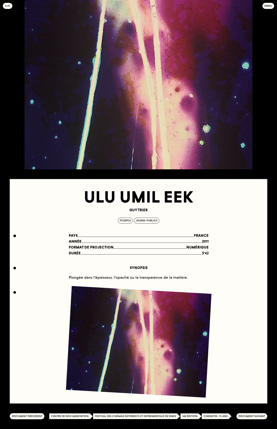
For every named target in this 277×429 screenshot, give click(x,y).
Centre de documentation (70, 416)
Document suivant (251, 416)
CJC (8, 5)
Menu (268, 5)
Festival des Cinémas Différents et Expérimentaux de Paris (135, 416)
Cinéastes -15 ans (216, 416)
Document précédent (27, 416)
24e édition (190, 416)
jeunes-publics (146, 220)
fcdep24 (125, 220)
